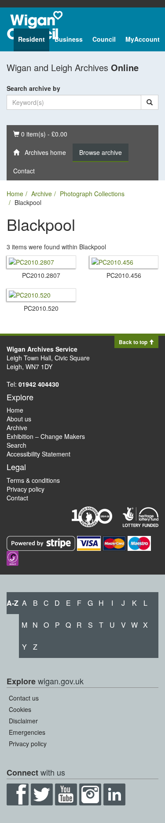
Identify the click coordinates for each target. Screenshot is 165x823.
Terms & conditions (33, 480)
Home (15, 193)
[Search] (149, 102)
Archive (41, 193)
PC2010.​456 (123, 275)
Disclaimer (23, 720)
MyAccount (142, 39)
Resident (31, 39)
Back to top (134, 342)
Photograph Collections (92, 193)
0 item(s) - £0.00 (40, 133)
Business (69, 39)
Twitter (42, 794)
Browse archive (100, 152)
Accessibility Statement (38, 453)
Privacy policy (25, 489)
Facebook (18, 794)
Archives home (42, 152)
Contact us (24, 698)
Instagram (90, 794)
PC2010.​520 (41, 308)
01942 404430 (38, 384)
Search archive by (33, 88)
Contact (24, 170)
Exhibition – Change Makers (46, 436)
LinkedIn (114, 794)
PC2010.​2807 (41, 275)
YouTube (66, 794)
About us (19, 418)
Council (104, 39)
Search (16, 445)
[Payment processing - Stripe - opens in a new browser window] (42, 542)
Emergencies (27, 732)
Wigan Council (35, 25)
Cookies (20, 709)
